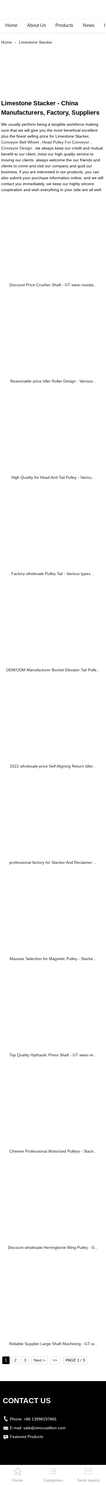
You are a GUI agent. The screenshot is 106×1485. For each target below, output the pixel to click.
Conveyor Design (16, 148)
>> (55, 1360)
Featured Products (26, 1436)
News (88, 25)
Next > (39, 1360)
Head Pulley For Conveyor (65, 142)
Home (11, 25)
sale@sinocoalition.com (44, 1428)
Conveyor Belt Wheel (20, 142)
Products (64, 25)
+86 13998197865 (40, 1419)
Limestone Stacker (35, 42)
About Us (36, 25)
